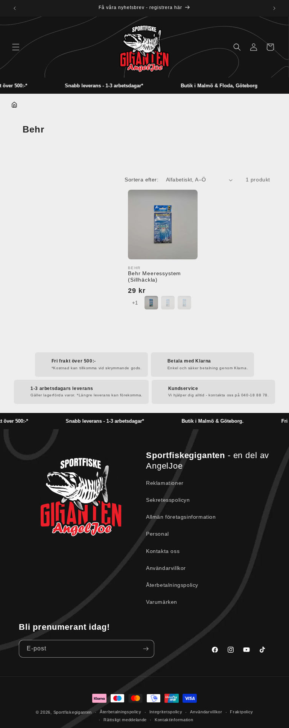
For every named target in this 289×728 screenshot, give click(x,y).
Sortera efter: (141, 180)
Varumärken (161, 602)
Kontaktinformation (174, 719)
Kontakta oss (162, 551)
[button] (16, 47)
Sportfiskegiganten (72, 712)
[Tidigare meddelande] (14, 8)
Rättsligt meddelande (125, 719)
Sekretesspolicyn (168, 500)
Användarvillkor (166, 568)
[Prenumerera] (145, 649)
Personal (157, 534)
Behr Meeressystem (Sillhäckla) (154, 276)
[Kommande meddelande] (274, 8)
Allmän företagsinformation (181, 517)
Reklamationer (165, 483)
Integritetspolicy (166, 712)
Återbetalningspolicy (172, 585)
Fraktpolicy (241, 712)
